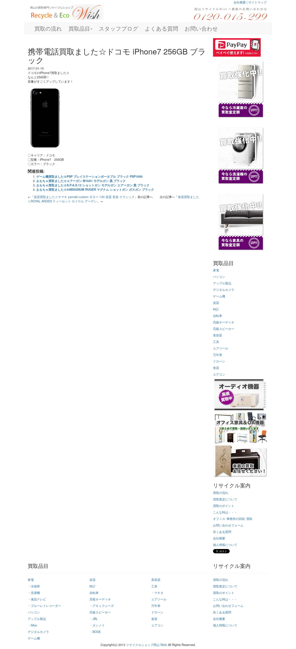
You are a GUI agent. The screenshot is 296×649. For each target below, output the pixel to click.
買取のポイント (223, 505)
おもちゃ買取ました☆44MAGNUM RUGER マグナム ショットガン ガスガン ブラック (95, 189)
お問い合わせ (201, 28)
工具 (216, 341)
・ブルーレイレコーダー (44, 605)
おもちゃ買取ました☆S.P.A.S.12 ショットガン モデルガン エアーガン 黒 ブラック (93, 185)
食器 (216, 367)
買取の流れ (48, 28)
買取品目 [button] (79, 28)
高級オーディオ (223, 322)
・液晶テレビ (37, 599)
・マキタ (157, 592)
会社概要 (219, 538)
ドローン (219, 361)
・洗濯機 (34, 592)
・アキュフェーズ (101, 605)
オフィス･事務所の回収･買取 (232, 518)
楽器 (216, 302)
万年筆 (217, 354)
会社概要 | (241, 2)
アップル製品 (222, 283)
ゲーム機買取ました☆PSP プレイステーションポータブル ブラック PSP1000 (89, 176)
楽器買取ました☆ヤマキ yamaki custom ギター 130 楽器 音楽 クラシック (84, 197)
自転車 (217, 315)
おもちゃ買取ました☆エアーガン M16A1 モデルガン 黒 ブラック (81, 181)
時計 (216, 309)
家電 (216, 270)
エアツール (220, 348)
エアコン (219, 374)
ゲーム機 (219, 296)
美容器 (217, 335)
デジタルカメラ (223, 289)
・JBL (93, 618)
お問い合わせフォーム (228, 525)
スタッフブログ (118, 28)
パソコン (219, 276)
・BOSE (95, 631)
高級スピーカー (223, 328)
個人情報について (225, 544)
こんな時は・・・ (225, 512)
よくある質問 (161, 28)
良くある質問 (222, 531)
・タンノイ (97, 625)
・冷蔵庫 (34, 586)
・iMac (32, 625)
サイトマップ (257, 2)
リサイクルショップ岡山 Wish (146, 644)
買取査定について (225, 499)
